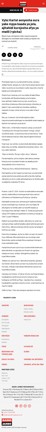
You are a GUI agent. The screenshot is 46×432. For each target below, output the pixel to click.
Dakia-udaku (28, 309)
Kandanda (5, 339)
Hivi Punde (5, 323)
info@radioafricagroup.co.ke (13, 415)
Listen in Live (32, 10)
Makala (4, 332)
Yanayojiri (5, 326)
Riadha (4, 342)
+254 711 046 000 (9, 412)
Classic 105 (6, 378)
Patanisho (27, 320)
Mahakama (6, 329)
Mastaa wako (28, 312)
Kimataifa (5, 320)
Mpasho (4, 373)
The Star (5, 381)
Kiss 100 (5, 376)
